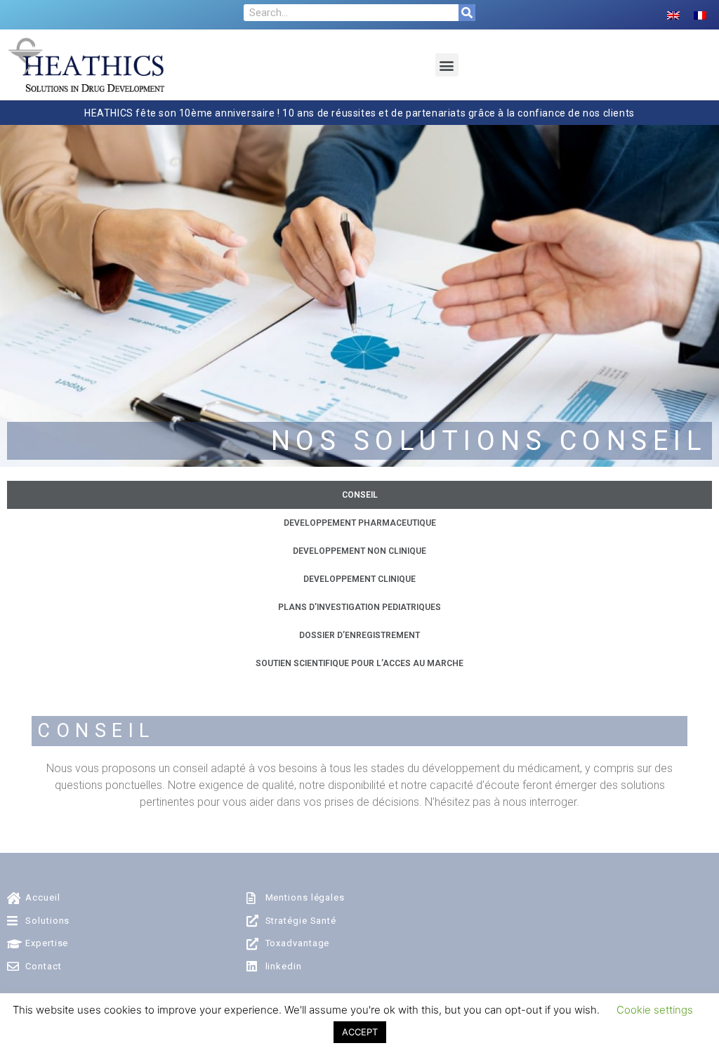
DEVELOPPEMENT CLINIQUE (359, 579)
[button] (447, 65)
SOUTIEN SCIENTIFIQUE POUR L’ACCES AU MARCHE (359, 663)
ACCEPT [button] (360, 1031)
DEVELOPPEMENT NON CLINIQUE (359, 551)
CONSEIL (360, 495)
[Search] (467, 12)
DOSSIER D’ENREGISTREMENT (359, 635)
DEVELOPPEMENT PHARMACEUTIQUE (360, 523)
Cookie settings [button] (654, 1009)
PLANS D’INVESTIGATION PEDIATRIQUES (359, 607)
